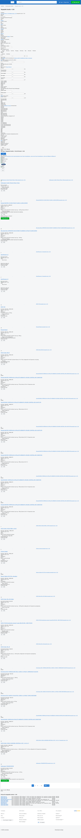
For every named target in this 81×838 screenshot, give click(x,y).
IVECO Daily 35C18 (4, 801)
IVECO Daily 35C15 (5, 352)
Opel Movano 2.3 (4, 802)
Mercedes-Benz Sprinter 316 (6, 799)
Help (2, 815)
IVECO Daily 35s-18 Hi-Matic (7, 599)
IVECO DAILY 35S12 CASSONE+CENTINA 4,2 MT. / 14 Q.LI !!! (15, 743)
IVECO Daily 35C (4, 798)
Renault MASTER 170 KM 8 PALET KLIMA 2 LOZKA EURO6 (14, 203)
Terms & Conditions (23, 813)
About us (2, 813)
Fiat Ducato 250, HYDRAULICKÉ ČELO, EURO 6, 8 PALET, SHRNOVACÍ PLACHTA (19, 671)
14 (41, 785)
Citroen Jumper (4, 551)
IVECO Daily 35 (4, 796)
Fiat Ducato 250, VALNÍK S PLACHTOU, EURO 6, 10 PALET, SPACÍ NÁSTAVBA (18, 695)
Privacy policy (21, 815)
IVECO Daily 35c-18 (5, 646)
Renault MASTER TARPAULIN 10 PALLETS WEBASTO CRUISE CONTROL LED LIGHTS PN (21, 430)
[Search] (18, 2)
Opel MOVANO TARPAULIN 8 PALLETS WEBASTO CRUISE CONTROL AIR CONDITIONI (21, 719)
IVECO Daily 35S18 (4, 800)
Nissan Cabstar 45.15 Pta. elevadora (9, 576)
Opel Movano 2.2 (4, 254)
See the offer (4, 780)
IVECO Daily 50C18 (4, 805)
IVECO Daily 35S (4, 797)
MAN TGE (3, 307)
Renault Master (4, 329)
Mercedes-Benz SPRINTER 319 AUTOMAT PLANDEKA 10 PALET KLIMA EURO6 (19, 230)
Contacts (2, 817)
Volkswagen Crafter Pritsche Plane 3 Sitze (10, 183)
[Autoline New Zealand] (5, 2)
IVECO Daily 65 (4, 803)
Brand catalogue (22, 821)
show (3, 147)
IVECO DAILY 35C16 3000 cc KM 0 (8, 528)
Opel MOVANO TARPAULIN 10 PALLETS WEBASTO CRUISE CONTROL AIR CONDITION (21, 480)
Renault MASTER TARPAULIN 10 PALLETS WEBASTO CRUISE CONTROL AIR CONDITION (21, 377)
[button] (2, 191)
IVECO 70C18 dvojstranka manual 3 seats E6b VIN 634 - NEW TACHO (16, 623)
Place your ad (5, 218)
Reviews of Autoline (23, 819)
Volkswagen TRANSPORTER (7, 766)
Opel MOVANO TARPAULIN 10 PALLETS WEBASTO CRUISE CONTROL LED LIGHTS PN (21, 402)
